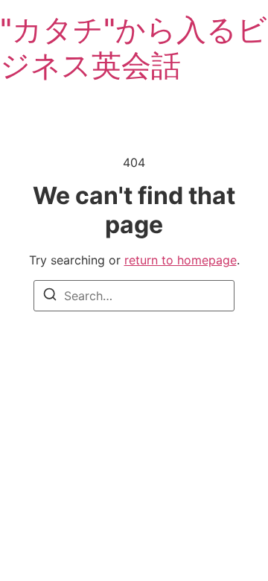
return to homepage (180, 260)
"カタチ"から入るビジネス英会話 (133, 47)
